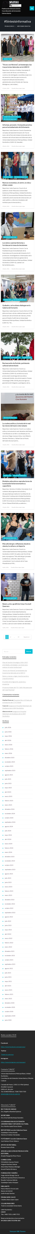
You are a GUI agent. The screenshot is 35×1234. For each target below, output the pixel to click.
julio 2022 (8, 921)
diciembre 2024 (9, 809)
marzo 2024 (8, 843)
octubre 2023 (9, 865)
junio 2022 (8, 925)
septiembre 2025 (10, 770)
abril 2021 (8, 986)
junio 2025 (8, 783)
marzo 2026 (8, 744)
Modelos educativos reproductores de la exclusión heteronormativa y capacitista (17, 483)
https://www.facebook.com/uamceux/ (13, 1047)
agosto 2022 (9, 917)
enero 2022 (8, 947)
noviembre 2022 (10, 904)
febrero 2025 (9, 800)
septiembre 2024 (10, 822)
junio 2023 (8, 882)
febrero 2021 (9, 994)
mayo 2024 (8, 835)
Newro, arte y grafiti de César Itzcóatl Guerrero (16, 605)
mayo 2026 (8, 736)
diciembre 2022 (9, 899)
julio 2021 (8, 973)
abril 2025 (8, 792)
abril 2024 (8, 839)
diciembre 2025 (9, 757)
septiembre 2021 (10, 964)
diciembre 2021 (9, 951)
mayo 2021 (8, 981)
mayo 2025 (8, 787)
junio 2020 (8, 1020)
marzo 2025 (8, 796)
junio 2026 (8, 732)
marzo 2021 (8, 990)
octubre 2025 (9, 766)
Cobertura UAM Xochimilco (12, 116)
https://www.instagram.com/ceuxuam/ (13, 1062)
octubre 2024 (9, 818)
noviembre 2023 (10, 861)
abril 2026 (8, 740)
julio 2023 (8, 878)
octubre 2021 (9, 960)
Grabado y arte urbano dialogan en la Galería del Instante (16, 306)
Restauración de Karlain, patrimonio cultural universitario (15, 364)
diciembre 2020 (9, 1003)
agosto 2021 (9, 968)
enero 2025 (8, 805)
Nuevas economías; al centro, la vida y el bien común (16, 184)
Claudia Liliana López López (18, 88)
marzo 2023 (8, 887)
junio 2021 (8, 977)
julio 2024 (8, 831)
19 (18, 637)
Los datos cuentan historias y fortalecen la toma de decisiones (14, 244)
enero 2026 (8, 753)
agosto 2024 (9, 826)
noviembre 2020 (10, 1007)
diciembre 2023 (9, 856)
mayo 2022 (8, 930)
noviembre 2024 (10, 813)
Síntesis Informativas (10, 119)
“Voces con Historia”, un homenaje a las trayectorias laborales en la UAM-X (17, 66)
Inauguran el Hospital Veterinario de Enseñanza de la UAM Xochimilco (14, 714)
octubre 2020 (9, 1011)
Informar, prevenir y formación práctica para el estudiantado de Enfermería (17, 126)
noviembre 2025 (10, 762)
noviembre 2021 (10, 955)
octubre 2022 (9, 908)
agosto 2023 (9, 874)
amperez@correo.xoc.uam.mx (10, 1094)
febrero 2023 (9, 891)
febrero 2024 (9, 848)
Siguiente (26, 637)
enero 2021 (8, 998)
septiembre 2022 (10, 912)
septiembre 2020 (10, 1016)
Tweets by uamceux (7, 1054)
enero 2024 (8, 852)
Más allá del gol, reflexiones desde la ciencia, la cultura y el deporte (16, 545)
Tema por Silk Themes (17, 1231)
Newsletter (7, 59)
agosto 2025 (9, 775)
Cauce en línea (8, 177)
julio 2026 (8, 727)
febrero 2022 (9, 942)
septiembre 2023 (10, 869)
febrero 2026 (9, 749)
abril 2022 (8, 934)
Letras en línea (27, 357)
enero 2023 (8, 895)
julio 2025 (8, 779)
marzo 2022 (8, 938)
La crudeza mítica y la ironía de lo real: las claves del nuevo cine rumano (16, 424)
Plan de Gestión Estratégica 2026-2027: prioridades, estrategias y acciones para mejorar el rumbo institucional (15, 665)
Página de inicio (9, 26)
